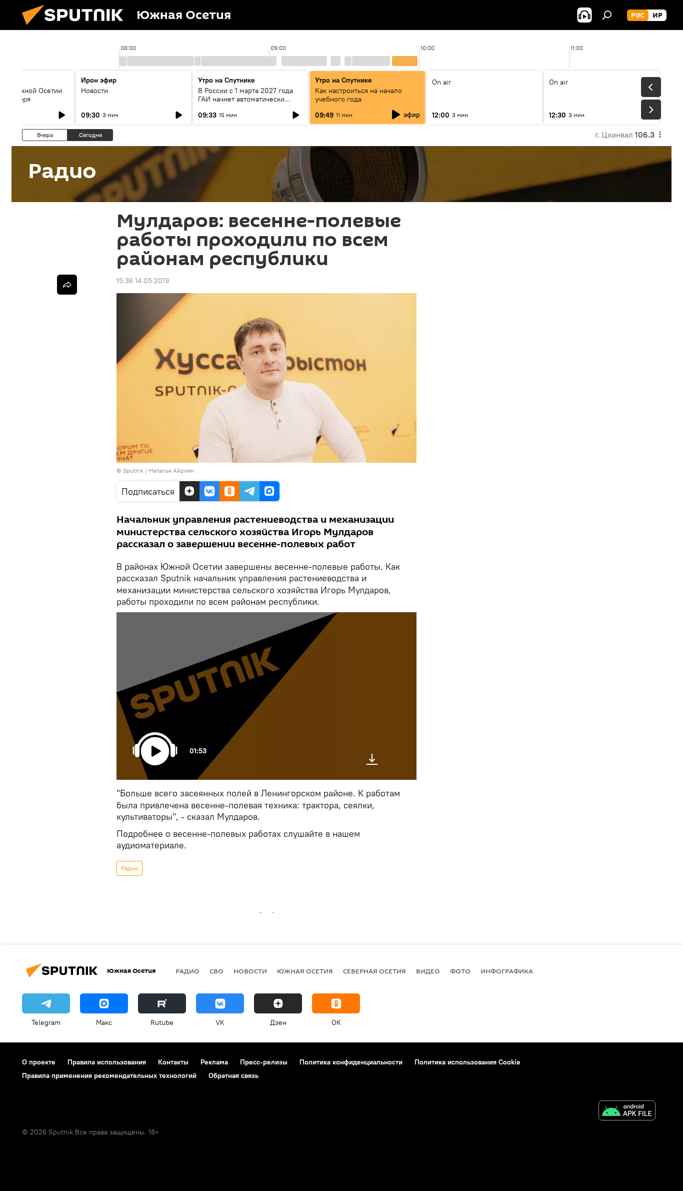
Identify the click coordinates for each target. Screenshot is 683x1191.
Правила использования (107, 1061)
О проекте (39, 1061)
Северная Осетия (374, 970)
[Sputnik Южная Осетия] (76, 27)
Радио (129, 868)
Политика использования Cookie (467, 1061)
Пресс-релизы (264, 1061)
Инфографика (506, 970)
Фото (460, 970)
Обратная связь (233, 1075)
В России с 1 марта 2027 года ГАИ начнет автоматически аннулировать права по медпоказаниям (245, 103)
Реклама (214, 1061)
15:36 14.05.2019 (142, 280)
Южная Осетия (305, 970)
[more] (67, 285)
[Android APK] (627, 1111)
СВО (217, 970)
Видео (428, 970)
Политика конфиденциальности (351, 1061)
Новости (94, 90)
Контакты (173, 1061)
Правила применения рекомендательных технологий (109, 1075)
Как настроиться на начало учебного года (358, 95)
